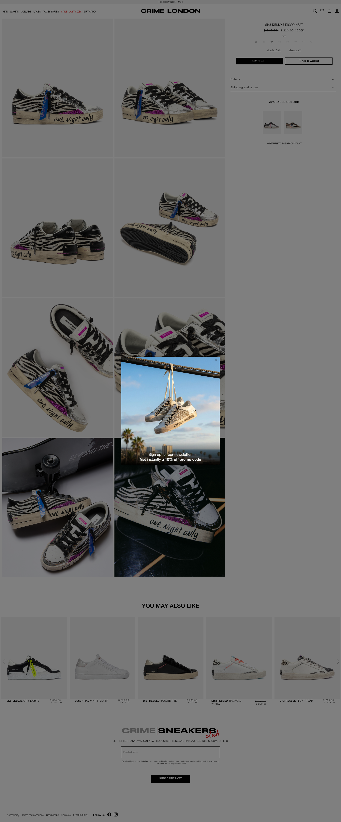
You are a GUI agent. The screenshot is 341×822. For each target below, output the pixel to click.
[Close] (216, 360)
